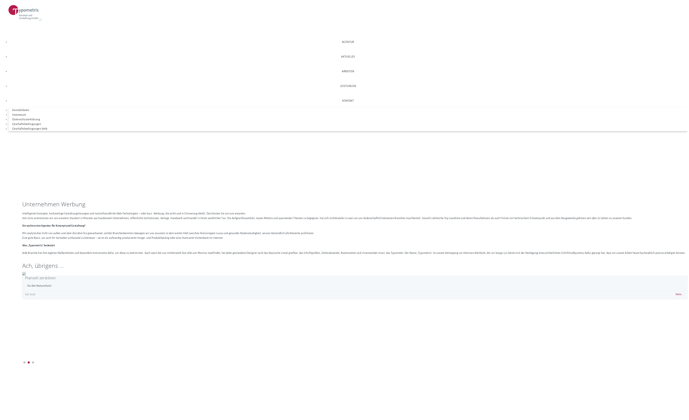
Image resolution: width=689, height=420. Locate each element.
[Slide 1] (24, 362)
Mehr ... (680, 294)
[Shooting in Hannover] (24, 303)
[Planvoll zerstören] (24, 274)
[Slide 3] (33, 362)
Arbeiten (348, 71)
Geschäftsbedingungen (26, 124)
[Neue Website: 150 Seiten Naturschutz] (24, 332)
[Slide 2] (29, 362)
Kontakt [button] (348, 100)
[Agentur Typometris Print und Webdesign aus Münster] (23, 13)
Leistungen (348, 86)
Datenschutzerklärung (26, 119)
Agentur (348, 42)
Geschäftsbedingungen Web (30, 128)
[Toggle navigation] (40, 19)
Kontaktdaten (20, 110)
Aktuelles (348, 56)
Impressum (19, 114)
